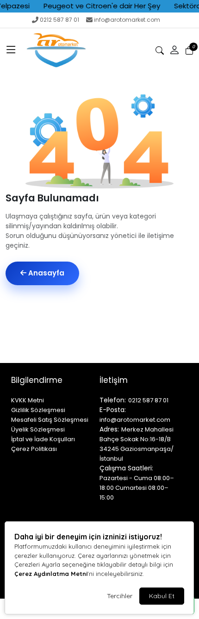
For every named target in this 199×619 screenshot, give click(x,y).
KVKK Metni (27, 400)
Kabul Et (161, 596)
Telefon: (113, 400)
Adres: (109, 429)
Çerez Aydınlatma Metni (50, 573)
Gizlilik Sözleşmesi (38, 410)
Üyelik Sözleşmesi (38, 429)
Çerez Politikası (34, 448)
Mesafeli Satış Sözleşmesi (49, 419)
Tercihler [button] (119, 596)
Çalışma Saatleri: (126, 468)
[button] (11, 50)
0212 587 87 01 (59, 20)
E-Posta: (113, 409)
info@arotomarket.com (127, 20)
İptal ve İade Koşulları (43, 439)
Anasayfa (45, 273)
